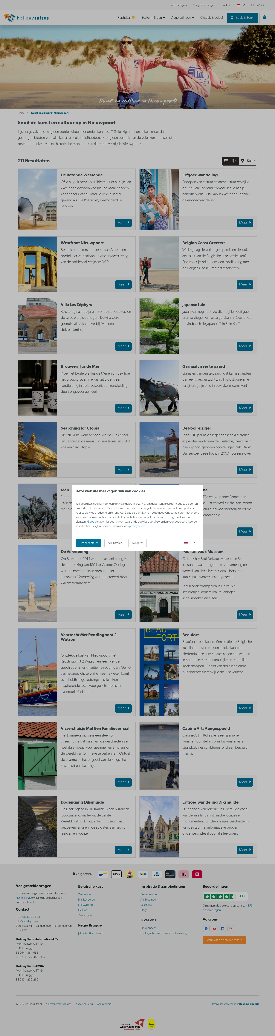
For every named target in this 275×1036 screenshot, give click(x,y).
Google (92, 521)
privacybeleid (137, 526)
